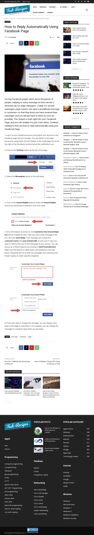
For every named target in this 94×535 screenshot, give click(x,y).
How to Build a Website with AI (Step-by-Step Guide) (80, 61)
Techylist (66, 140)
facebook (23, 337)
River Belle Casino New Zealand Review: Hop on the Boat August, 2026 (80, 108)
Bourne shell (9, 498)
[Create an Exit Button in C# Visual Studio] (38, 441)
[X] (81, 1)
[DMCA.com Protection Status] (32, 533)
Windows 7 (67, 508)
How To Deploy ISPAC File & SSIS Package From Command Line (74, 168)
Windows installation (71, 515)
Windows (66, 501)
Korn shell (8, 502)
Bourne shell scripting (13, 509)
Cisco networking (40, 507)
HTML (7, 478)
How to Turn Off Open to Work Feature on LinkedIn (52, 430)
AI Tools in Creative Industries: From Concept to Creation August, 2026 (32, 393)
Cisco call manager (41, 493)
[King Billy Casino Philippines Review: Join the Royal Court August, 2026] (67, 96)
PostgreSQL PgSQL (41, 475)
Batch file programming (13, 505)
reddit (65, 486)
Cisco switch (38, 503)
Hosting (66, 472)
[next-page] (9, 402)
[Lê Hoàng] (6, 37)
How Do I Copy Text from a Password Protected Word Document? (75, 191)
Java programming (11, 474)
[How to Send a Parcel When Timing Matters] (67, 30)
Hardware (8, 471)
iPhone (7, 449)
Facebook (67, 476)
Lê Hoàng (12, 37)
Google (66, 479)
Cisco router (38, 500)
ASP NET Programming (13, 488)
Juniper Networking (41, 510)
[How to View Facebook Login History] (38, 450)
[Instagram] (78, 1)
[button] (86, 10)
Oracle (36, 471)
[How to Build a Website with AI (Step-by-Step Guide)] (13, 383)
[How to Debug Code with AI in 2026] (67, 38)
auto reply (14, 337)
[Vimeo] (85, 1)
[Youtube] (88, 1)
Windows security (69, 518)
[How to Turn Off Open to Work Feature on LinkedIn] (38, 431)
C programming (10, 467)
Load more (75, 69)
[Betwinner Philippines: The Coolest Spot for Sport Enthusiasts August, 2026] (67, 85)
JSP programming (11, 491)
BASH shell (9, 495)
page (29, 337)
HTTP (7, 481)
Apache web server (12, 484)
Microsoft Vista (69, 504)
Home (7, 18)
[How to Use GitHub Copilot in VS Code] (67, 45)
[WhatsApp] (37, 43)
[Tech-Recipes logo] (17, 10)
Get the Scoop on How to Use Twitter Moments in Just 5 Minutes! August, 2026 (75, 142)
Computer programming (14, 464)
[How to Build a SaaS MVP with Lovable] (67, 53)
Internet (12, 18)
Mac (6, 445)
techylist (66, 133)
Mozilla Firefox (68, 483)
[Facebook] (75, 1)
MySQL (36, 468)
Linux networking (40, 514)
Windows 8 (67, 511)
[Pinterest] (31, 43)
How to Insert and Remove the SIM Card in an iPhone (76, 160)
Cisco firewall (39, 496)
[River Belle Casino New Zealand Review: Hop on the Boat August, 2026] (67, 108)
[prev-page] (6, 402)
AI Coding (8, 387)
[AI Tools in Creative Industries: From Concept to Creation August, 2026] (32, 383)
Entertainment (28, 387)
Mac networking (40, 490)
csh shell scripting (11, 512)
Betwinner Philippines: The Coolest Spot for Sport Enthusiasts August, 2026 (81, 85)
